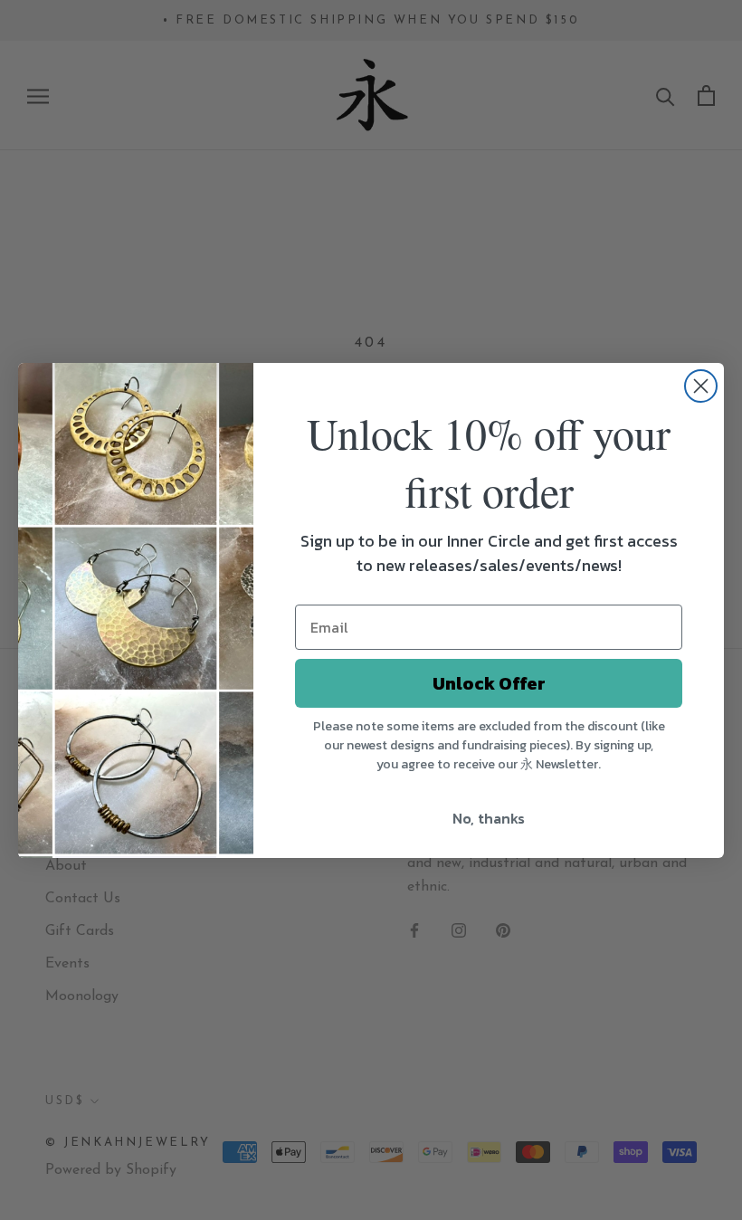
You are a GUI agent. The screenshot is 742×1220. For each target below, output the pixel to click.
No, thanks (488, 818)
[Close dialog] (701, 386)
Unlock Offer (489, 683)
